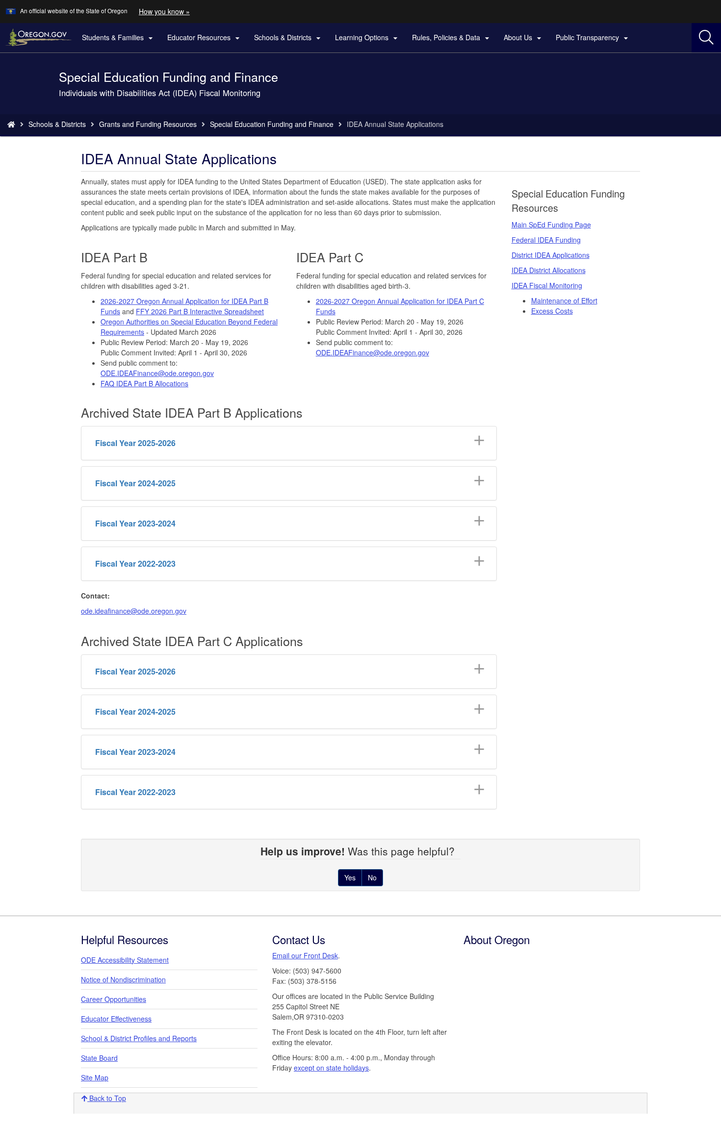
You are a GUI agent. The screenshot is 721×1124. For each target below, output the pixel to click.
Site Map (94, 1077)
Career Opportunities (113, 999)
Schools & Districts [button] (288, 37)
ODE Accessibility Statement (125, 960)
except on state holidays (331, 1068)
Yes (350, 877)
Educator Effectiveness (116, 1019)
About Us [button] (524, 37)
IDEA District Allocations (549, 270)
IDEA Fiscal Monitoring (547, 285)
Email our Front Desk (305, 955)
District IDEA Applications (551, 255)
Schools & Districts (57, 124)
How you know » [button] (164, 11)
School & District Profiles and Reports (139, 1038)
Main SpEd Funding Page (551, 224)
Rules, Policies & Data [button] (452, 37)
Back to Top (106, 1098)
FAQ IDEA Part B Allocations (144, 383)
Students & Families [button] (118, 37)
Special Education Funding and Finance (272, 124)
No (372, 877)
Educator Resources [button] (204, 37)
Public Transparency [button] (593, 37)
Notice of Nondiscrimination (123, 979)
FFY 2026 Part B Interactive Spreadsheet (200, 311)
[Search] (706, 37)
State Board (99, 1058)
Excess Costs (552, 311)
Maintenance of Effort (564, 300)
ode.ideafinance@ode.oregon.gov (133, 611)
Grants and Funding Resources (148, 124)
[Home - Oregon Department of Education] (11, 124)
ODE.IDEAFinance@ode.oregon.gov (157, 373)
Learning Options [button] (367, 37)
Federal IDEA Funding (546, 240)
